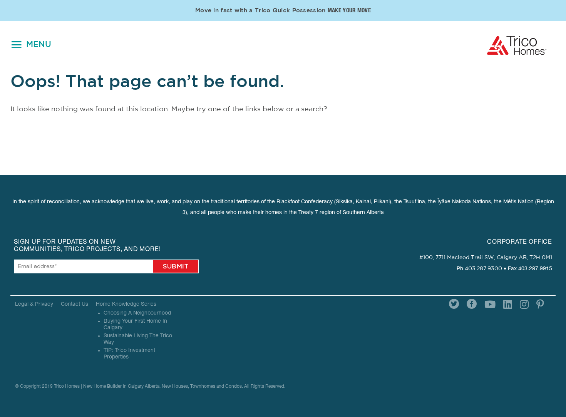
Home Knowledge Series (126, 304)
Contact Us (74, 304)
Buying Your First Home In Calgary (135, 325)
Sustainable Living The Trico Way (138, 339)
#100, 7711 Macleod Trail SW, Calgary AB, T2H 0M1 (485, 257)
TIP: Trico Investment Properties (129, 354)
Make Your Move (349, 11)
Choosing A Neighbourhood (137, 313)
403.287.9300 (483, 268)
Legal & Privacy (34, 304)
